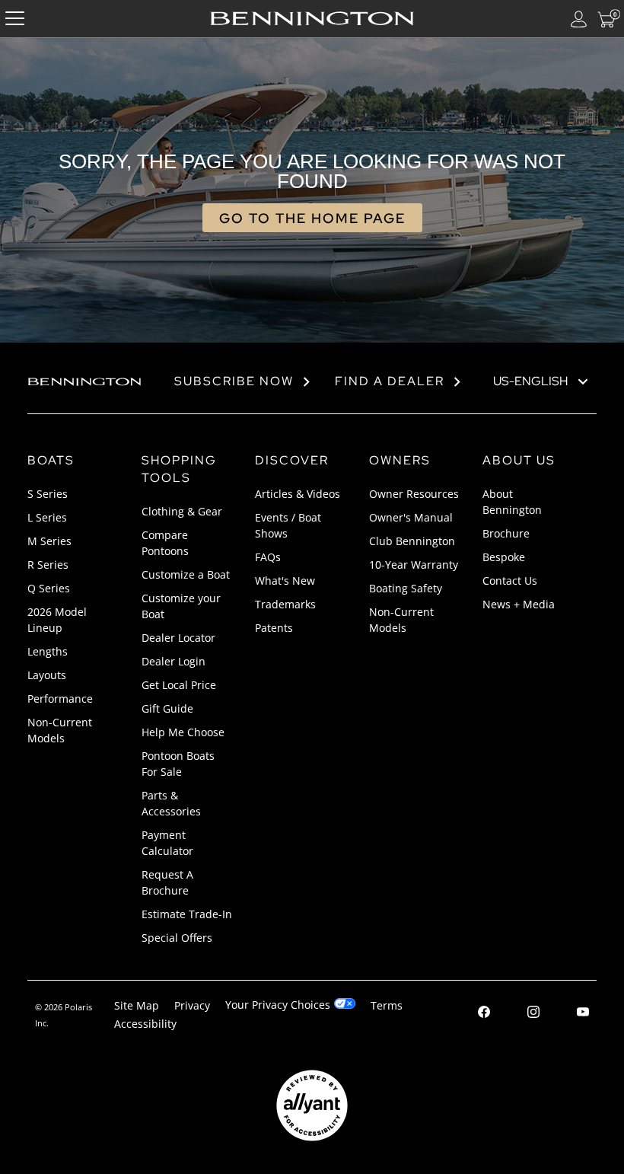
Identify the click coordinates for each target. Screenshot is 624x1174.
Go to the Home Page (312, 218)
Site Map (136, 1005)
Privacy (192, 1005)
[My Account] (579, 18)
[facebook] (484, 1013)
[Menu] (15, 18)
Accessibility (145, 1023)
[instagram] (533, 1013)
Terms (387, 1005)
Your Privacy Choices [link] (277, 1004)
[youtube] (583, 1013)
